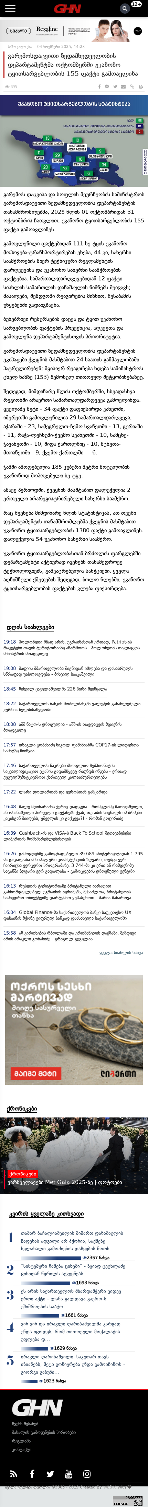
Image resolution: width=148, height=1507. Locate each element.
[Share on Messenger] (106, 86)
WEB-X (109, 1487)
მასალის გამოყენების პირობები (44, 1432)
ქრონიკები (22, 1108)
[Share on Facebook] (99, 86)
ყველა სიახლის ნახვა (121, 952)
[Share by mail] (123, 86)
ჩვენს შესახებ (25, 1423)
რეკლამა (21, 1441)
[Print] (141, 86)
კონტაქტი (21, 1449)
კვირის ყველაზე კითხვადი (46, 1213)
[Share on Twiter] (115, 86)
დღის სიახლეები (30, 627)
